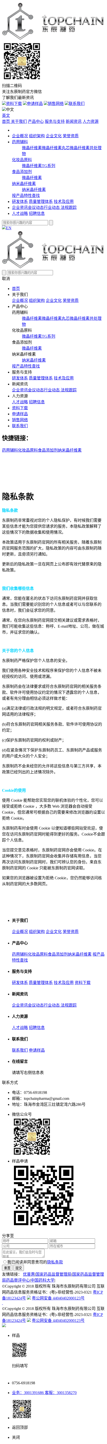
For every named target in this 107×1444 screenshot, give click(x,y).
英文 (6, 115)
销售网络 (56, 103)
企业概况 (20, 136)
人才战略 (20, 213)
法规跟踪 (69, 207)
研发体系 (20, 201)
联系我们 (77, 103)
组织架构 (37, 136)
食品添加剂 (22, 172)
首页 (6, 121)
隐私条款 (55, 1262)
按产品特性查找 (26, 195)
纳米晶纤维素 (24, 184)
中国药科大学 (42, 1280)
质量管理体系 (41, 201)
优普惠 (29, 1274)
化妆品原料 (22, 160)
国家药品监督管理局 (53, 1274)
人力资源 (91, 121)
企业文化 (54, 136)
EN (8, 228)
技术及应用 (64, 201)
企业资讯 (20, 207)
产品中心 (36, 121)
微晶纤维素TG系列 (38, 166)
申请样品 (35, 103)
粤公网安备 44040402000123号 (58, 1298)
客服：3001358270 (60, 1393)
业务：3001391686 (28, 1393)
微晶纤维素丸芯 (56, 148)
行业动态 (52, 207)
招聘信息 (37, 213)
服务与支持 (55, 121)
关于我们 (19, 121)
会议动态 (36, 207)
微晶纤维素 (32, 148)
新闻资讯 (74, 121)
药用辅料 (20, 142)
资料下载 (14, 103)
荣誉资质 (71, 136)
